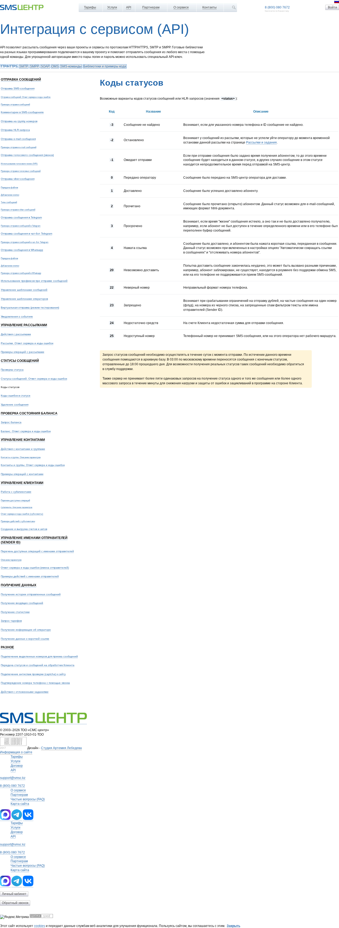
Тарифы (90, 7)
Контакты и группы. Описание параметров (21, 457)
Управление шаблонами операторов (24, 298)
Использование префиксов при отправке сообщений (34, 280)
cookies (39, 926)
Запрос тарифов (11, 620)
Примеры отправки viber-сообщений (18, 209)
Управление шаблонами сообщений (24, 289)
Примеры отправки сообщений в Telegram (21, 225)
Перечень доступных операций (15, 500)
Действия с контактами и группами (23, 448)
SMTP (23, 66)
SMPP (34, 66)
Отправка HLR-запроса (15, 129)
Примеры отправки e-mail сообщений (18, 147)
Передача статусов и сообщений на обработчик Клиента (37, 665)
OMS (55, 66)
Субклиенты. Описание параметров (16, 507)
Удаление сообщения (14, 404)
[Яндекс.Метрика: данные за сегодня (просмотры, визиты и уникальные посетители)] (14, 917)
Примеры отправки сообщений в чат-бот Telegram (24, 242)
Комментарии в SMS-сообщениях (22, 112)
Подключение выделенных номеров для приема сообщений (39, 656)
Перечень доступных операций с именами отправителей (37, 551)
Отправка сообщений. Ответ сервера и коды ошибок (26, 97)
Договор (17, 766)
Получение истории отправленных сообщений (31, 594)
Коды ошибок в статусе (15, 395)
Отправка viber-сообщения (17, 178)
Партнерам (150, 7)
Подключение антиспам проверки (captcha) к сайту (33, 674)
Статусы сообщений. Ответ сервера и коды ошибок (34, 378)
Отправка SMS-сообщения (17, 88)
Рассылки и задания (261, 142)
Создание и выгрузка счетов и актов (24, 529)
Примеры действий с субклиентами (18, 521)
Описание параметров (11, 559)
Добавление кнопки (10, 194)
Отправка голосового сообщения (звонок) (27, 155)
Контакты (209, 7)
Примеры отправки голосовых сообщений (21, 171)
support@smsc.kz (12, 778)
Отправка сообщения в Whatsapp (22, 249)
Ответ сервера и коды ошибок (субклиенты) (22, 514)
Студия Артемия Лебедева (61, 748)
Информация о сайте (16, 752)
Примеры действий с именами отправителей (30, 576)
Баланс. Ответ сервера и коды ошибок (26, 431)
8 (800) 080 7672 (277, 7)
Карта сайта (20, 804)
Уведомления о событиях (17, 316)
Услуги (112, 7)
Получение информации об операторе (26, 629)
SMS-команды (71, 66)
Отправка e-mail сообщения (18, 138)
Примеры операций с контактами (22, 474)
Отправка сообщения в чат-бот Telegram (26, 233)
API (128, 7)
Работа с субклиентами (16, 491)
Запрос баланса (11, 422)
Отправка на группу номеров (19, 121)
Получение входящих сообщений (22, 603)
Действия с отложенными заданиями (24, 691)
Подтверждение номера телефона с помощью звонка (35, 682)
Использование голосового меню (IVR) (19, 163)
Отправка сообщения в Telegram (21, 217)
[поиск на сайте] (234, 7)
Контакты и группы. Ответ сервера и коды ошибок (33, 465)
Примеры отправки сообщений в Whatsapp (21, 273)
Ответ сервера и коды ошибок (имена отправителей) (35, 567)
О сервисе (181, 7)
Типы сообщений (9, 202)
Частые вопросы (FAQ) (28, 799)
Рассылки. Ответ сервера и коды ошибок (27, 343)
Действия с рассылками (16, 334)
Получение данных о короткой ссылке (25, 638)
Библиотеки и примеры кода (104, 66)
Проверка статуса (12, 369)
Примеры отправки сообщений (15, 104)
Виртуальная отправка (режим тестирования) (30, 307)
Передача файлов (9, 187)
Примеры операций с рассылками (22, 351)
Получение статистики (15, 612)
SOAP (45, 66)
